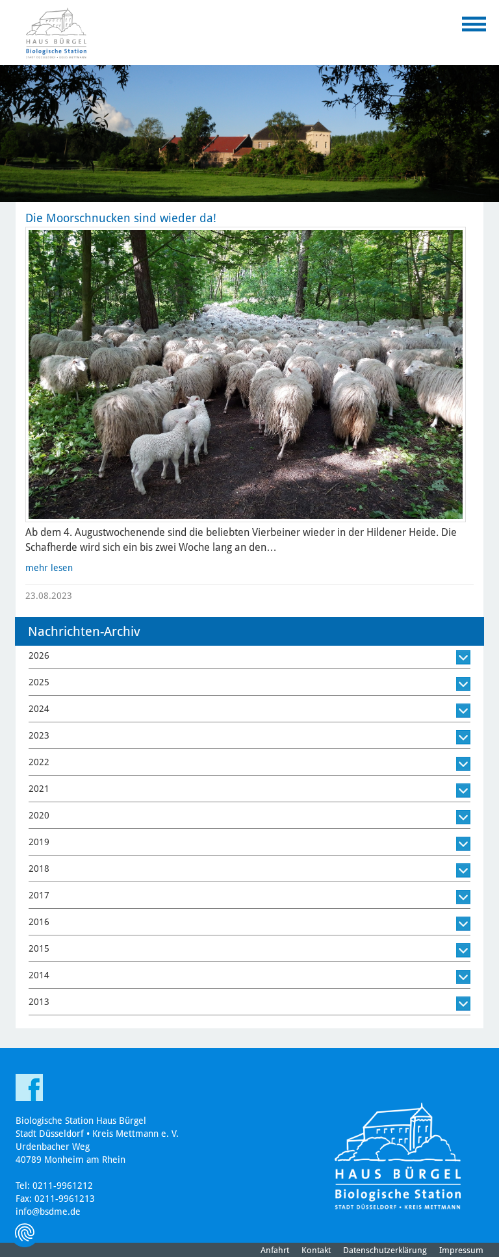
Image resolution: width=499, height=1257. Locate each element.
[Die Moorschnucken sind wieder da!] (245, 374)
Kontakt (316, 1250)
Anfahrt (275, 1250)
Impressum (461, 1250)
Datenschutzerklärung (385, 1250)
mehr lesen (49, 568)
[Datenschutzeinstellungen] (25, 1232)
